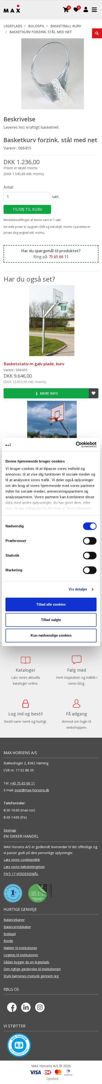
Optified (52, 1078)
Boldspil (10, 934)
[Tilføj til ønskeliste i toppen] (93, 393)
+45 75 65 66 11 (22, 783)
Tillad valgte (51, 620)
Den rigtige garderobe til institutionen (32, 969)
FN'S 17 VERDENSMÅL (21, 874)
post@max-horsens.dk (32, 790)
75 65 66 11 (59, 256)
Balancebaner (14, 919)
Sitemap (10, 830)
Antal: (9, 187)
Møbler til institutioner (20, 948)
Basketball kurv (66, 26)
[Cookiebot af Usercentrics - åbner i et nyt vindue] (76, 444)
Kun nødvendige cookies (51, 635)
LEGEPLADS (13, 26)
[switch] (90, 541)
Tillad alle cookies (51, 604)
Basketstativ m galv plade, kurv (34, 363)
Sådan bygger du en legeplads (26, 962)
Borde (8, 941)
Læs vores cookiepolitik (22, 859)
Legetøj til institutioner (21, 955)
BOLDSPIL (36, 26)
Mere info (48, 393)
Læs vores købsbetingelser (24, 866)
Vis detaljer (78, 589)
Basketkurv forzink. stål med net (40, 32)
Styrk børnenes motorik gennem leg (31, 976)
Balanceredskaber (17, 927)
